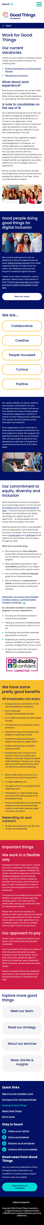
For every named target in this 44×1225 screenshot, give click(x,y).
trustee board (14, 535)
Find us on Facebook (18, 1137)
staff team (31, 535)
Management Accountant (16, 76)
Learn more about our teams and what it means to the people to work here (20, 285)
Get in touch (8, 1117)
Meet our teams (22, 296)
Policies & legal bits (21, 1202)
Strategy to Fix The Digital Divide (19, 1099)
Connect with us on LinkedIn (22, 1149)
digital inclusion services (19, 263)
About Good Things (12, 1111)
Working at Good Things (14, 1105)
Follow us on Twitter (18, 1131)
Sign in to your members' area (17, 1094)
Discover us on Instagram (21, 1143)
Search (6, 4)
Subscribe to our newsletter (20, 1187)
